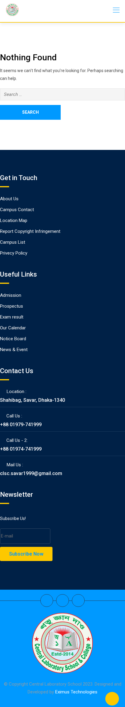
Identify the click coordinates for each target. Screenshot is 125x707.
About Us (9, 198)
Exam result (11, 317)
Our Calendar (13, 328)
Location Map (13, 220)
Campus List (12, 242)
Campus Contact (17, 209)
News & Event (14, 349)
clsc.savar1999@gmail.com (31, 473)
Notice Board (13, 338)
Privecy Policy (13, 253)
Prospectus (11, 306)
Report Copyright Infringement (30, 231)
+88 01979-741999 (21, 424)
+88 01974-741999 (21, 449)
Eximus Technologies (76, 692)
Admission (10, 295)
